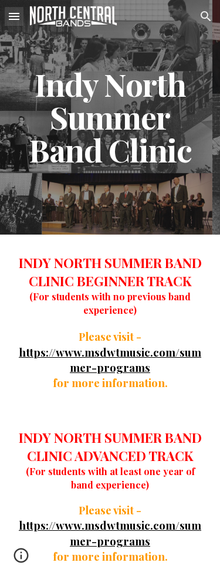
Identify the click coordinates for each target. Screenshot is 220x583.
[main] (110, 117)
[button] (14, 16)
